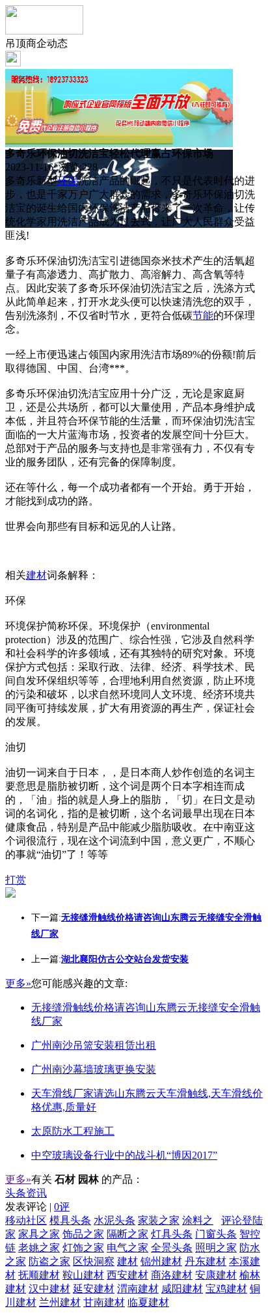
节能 (203, 315)
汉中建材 (49, 1288)
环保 (67, 180)
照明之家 (216, 1247)
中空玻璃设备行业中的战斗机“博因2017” (124, 1155)
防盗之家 (49, 1261)
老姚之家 (39, 1247)
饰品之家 (83, 1233)
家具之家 (39, 1233)
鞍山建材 (83, 1274)
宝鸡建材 (226, 1288)
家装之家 (159, 1220)
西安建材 (127, 1274)
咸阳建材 (182, 1288)
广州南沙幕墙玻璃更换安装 (93, 1069)
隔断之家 (127, 1233)
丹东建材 (205, 1261)
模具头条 (70, 1220)
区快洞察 (93, 1261)
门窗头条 (216, 1233)
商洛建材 (172, 1274)
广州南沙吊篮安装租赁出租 (93, 1045)
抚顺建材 (39, 1274)
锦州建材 (161, 1261)
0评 (62, 1206)
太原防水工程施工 (72, 1131)
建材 (36, 575)
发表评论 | (37, 1206)
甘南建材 (104, 1302)
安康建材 (216, 1274)
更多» (18, 983)
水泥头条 (114, 1220)
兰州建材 (60, 1302)
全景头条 (172, 1247)
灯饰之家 (83, 1247)
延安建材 (93, 1288)
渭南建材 (138, 1288)
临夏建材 (148, 1302)
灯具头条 (172, 1233)
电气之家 (127, 1247)
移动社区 (26, 1220)
